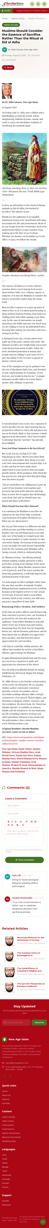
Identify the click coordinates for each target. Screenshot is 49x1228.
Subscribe (39, 1022)
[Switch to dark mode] (38, 4)
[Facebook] (4, 1076)
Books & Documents (11, 1137)
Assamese (6, 1175)
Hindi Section (8, 1129)
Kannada (6, 1179)
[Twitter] (10, 1076)
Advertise (6, 1205)
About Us (6, 1095)
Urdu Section (8, 1125)
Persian (5, 1183)
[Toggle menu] (44, 4)
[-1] (32, 821)
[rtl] (26, 821)
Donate (5, 1201)
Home (5, 18)
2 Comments (10, 60)
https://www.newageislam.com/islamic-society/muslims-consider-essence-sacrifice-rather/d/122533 (23, 741)
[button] (21, 821)
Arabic (5, 1163)
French (5, 1187)
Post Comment (26, 860)
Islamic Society (18, 18)
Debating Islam (9, 1141)
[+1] (35, 821)
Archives (6, 1103)
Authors (5, 1099)
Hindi (4, 1159)
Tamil (4, 1171)
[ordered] (8, 825)
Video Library (8, 1121)
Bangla (5, 1167)
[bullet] (12, 825)
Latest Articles (8, 1117)
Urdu (4, 1155)
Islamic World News (11, 1133)
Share (9, 67)
